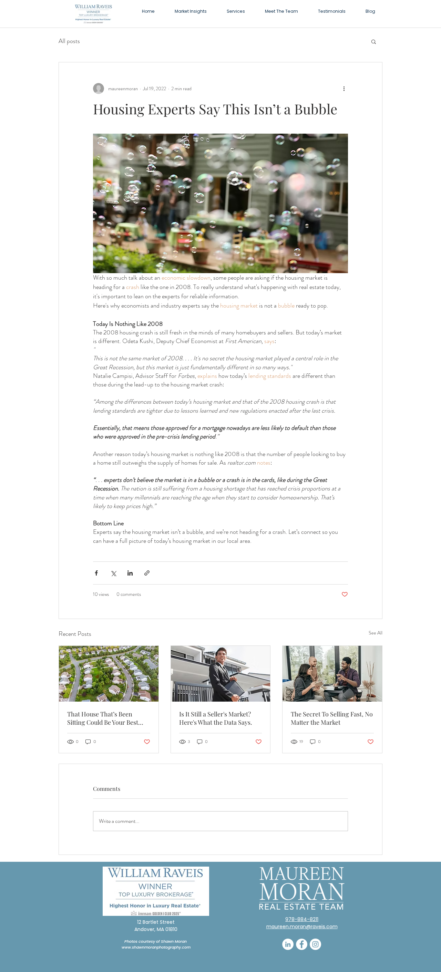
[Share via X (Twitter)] (113, 573)
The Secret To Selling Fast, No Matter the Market (332, 718)
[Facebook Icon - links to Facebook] (301, 944)
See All (375, 632)
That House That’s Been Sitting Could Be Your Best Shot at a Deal (102, 718)
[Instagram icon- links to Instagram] (315, 944)
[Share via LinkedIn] (130, 573)
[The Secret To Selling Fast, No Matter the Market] (332, 674)
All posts (69, 41)
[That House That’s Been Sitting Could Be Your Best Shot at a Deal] (108, 674)
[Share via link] (147, 573)
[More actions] (344, 88)
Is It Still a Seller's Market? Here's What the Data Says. (215, 718)
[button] (236, 11)
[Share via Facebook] (96, 573)
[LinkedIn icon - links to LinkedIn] (288, 944)
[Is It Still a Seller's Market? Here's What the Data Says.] (220, 674)
